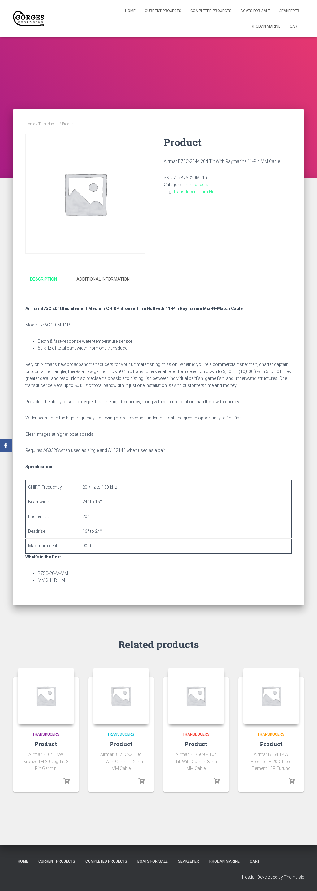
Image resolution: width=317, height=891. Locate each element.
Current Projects (163, 11)
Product (45, 744)
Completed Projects (210, 11)
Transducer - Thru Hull (194, 191)
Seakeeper (289, 11)
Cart (294, 26)
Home (130, 11)
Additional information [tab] (103, 279)
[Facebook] (6, 445)
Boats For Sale (255, 11)
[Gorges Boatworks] (28, 18)
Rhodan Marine (265, 26)
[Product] (46, 696)
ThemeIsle (294, 877)
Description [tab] (43, 279)
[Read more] (66, 781)
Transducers (48, 124)
